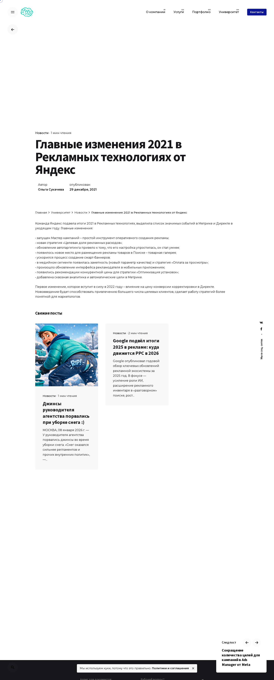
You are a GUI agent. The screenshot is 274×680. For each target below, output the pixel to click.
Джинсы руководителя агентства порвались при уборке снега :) (66, 413)
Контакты (257, 12)
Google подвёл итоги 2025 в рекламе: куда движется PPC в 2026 (136, 347)
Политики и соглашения (170, 668)
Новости (42, 133)
